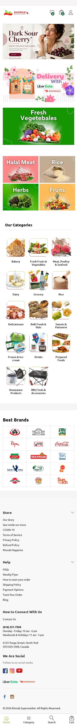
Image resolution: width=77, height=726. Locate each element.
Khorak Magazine (13, 550)
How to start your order (16, 579)
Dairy (16, 294)
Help (6, 562)
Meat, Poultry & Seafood (61, 263)
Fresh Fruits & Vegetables (38, 263)
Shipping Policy (12, 584)
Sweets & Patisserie (61, 325)
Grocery (38, 294)
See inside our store (14, 524)
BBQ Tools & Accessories (38, 391)
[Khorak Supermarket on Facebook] (5, 696)
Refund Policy (11, 545)
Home (6, 722)
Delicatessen (16, 324)
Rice (61, 294)
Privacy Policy (11, 540)
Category (28, 722)
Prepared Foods (61, 358)
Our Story (8, 519)
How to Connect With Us (22, 612)
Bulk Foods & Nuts (38, 325)
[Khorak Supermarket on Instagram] (12, 696)
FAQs (6, 569)
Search (52, 722)
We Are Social (14, 656)
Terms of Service (12, 534)
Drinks (38, 357)
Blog (5, 599)
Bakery (16, 261)
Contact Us (9, 619)
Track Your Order (12, 594)
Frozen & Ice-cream (16, 358)
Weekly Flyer (10, 574)
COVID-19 (9, 529)
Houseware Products (16, 391)
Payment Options (13, 589)
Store (7, 512)
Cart (71, 722)
